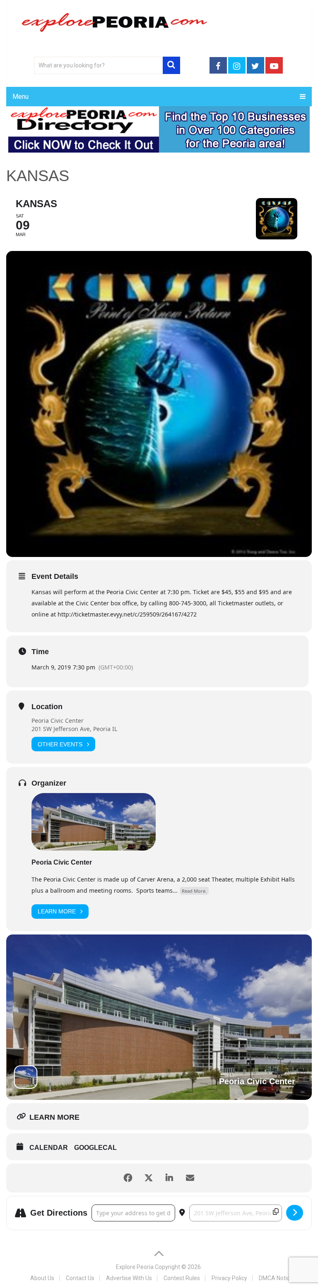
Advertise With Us (129, 1278)
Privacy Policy (229, 1278)
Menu (20, 96)
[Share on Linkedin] (169, 1178)
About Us (42, 1278)
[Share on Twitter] (148, 1178)
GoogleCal (95, 1147)
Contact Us (80, 1278)
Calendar (48, 1147)
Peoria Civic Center (57, 720)
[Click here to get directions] (294, 1213)
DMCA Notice (276, 1278)
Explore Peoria (135, 1267)
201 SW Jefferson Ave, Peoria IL (74, 729)
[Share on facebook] (128, 1178)
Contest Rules (182, 1278)
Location (47, 706)
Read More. (194, 891)
